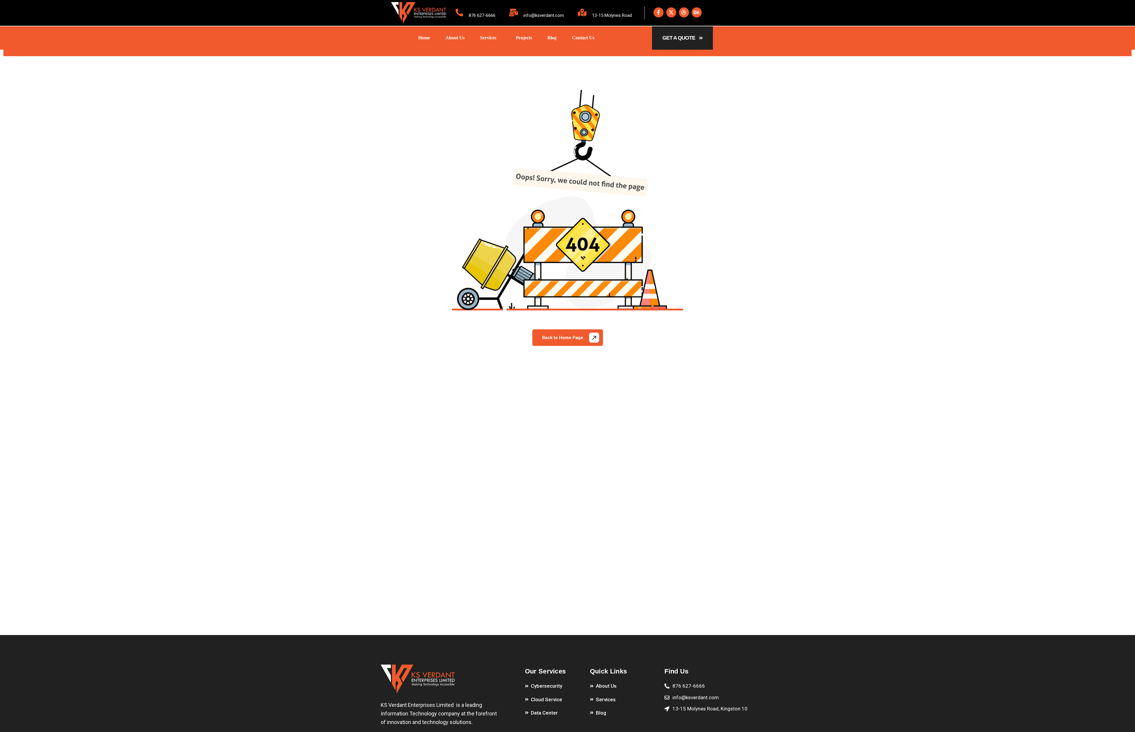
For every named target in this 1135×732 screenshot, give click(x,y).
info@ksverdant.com (543, 15)
